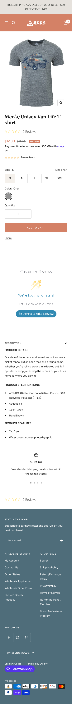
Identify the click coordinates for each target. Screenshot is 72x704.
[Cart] (65, 23)
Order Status (12, 574)
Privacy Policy (48, 586)
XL (46, 178)
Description (13, 343)
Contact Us (11, 567)
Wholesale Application (18, 581)
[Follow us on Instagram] (17, 637)
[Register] (61, 540)
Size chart (61, 169)
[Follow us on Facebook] (9, 637)
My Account (12, 560)
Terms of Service (50, 592)
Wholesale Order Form (18, 588)
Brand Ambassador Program (51, 613)
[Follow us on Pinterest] (26, 637)
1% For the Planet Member (50, 602)
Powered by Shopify (37, 663)
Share (8, 238)
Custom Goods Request (14, 597)
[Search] (13, 23)
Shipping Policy (49, 567)
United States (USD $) (18, 653)
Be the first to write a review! (36, 314)
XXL (59, 178)
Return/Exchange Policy (50, 577)
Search (44, 560)
